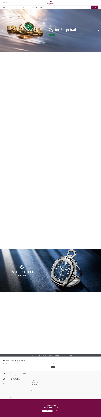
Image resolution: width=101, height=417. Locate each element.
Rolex (9, 7)
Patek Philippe (15, 7)
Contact (24, 384)
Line (31, 389)
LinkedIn (32, 390)
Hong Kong (64, 355)
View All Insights (93, 207)
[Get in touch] (99, 415)
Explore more (5, 113)
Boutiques (28, 7)
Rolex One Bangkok (13, 382)
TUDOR (4, 384)
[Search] (89, 7)
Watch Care (34, 7)
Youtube (32, 391)
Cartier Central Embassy (14, 375)
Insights (22, 7)
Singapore (31, 355)
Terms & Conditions (34, 377)
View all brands (93, 120)
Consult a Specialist (47, 410)
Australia (57, 355)
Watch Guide (25, 377)
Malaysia (38, 355)
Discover (51, 35)
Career (32, 373)
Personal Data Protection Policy (35, 379)
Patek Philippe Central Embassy (15, 379)
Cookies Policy (33, 380)
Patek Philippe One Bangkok (15, 380)
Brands (4, 7)
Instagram (32, 388)
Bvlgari (4, 379)
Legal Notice (33, 375)
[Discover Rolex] (90, 3)
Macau (71, 355)
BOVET (4, 378)
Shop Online (41, 7)
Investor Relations (34, 382)
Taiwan (50, 355)
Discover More (4, 307)
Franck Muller (5, 383)
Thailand (44, 355)
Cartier (4, 380)
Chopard (4, 382)
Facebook (32, 386)
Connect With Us (34, 384)
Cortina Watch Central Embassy (15, 377)
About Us (24, 382)
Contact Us (94, 7)
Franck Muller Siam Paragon (15, 378)
